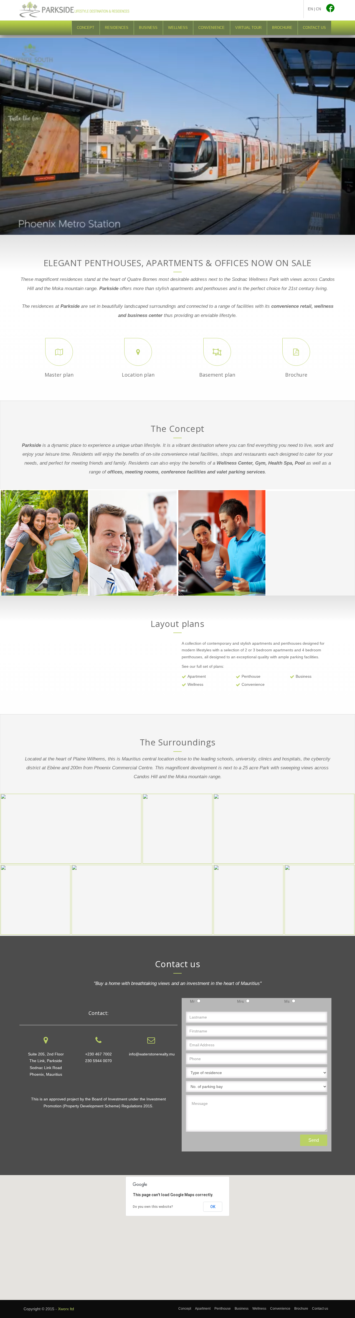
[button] (177, 1234)
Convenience (211, 28)
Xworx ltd (66, 1309)
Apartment (196, 676)
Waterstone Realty (260, 10)
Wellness (178, 28)
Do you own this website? (153, 1207)
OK (212, 1206)
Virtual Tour (248, 28)
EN (310, 9)
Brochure (282, 28)
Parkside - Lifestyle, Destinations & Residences (81, 9)
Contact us (314, 28)
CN (318, 9)
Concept (85, 28)
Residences (116, 28)
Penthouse (251, 676)
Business (148, 28)
